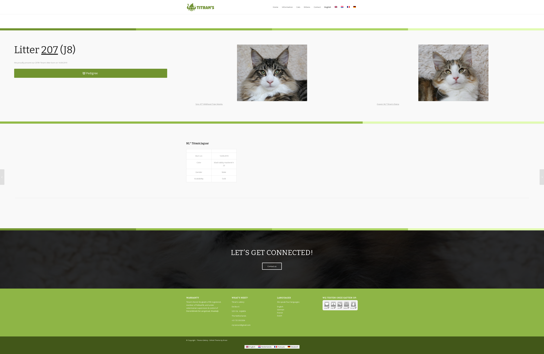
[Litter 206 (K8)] (2, 177)
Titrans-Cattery (202, 340)
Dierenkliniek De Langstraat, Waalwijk (202, 311)
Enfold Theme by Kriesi (218, 340)
